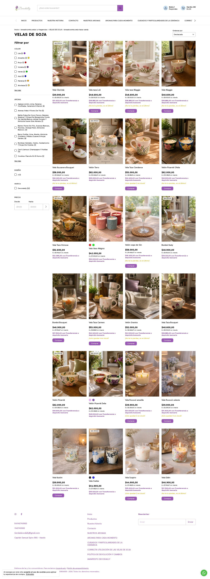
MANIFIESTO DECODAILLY (98, 559)
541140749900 (20, 523)
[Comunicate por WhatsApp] (204, 573)
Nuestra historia (55, 21)
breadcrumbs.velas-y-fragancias (34, 30)
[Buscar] (120, 8)
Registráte (173, 9)
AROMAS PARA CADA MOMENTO (119, 21)
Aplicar (46, 207)
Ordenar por (177, 31)
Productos (37, 21)
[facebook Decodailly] (21, 514)
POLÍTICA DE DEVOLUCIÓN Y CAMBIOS (104, 554)
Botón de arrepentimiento (78, 568)
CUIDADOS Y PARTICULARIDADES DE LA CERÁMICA (158, 21)
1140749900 (19, 528)
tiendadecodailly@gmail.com (27, 533)
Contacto (73, 21)
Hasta (31, 202)
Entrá (171, 7)
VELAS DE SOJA (55, 30)
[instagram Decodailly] (15, 514)
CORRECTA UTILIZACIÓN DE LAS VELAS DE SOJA (109, 550)
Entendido (30, 574)
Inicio (24, 21)
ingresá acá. (61, 568)
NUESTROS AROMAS (91, 21)
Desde (17, 202)
